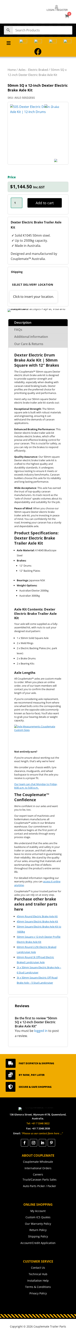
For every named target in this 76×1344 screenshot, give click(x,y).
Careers (38, 1174)
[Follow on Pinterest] (51, 1142)
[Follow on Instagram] (33, 1142)
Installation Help (38, 1280)
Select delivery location (32, 284)
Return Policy (38, 1230)
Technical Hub (38, 1274)
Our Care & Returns (28, 344)
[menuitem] (57, 8)
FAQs (18, 329)
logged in (41, 1031)
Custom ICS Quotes (38, 1217)
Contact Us (38, 1267)
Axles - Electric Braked (33, 70)
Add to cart (45, 202)
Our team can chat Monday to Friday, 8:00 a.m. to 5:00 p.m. (35, 785)
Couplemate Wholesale (38, 1162)
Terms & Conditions (38, 1287)
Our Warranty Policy (38, 1224)
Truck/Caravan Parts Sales (40, 1179)
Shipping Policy (38, 1236)
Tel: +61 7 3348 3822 (38, 1123)
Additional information (31, 336)
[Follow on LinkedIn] (42, 1142)
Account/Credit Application (38, 1243)
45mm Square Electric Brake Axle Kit (37, 921)
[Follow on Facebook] (24, 1142)
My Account (38, 1211)
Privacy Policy (38, 1293)
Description (22, 322)
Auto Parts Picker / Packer (39, 1186)
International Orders (38, 1168)
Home (12, 70)
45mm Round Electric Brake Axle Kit (37, 916)
